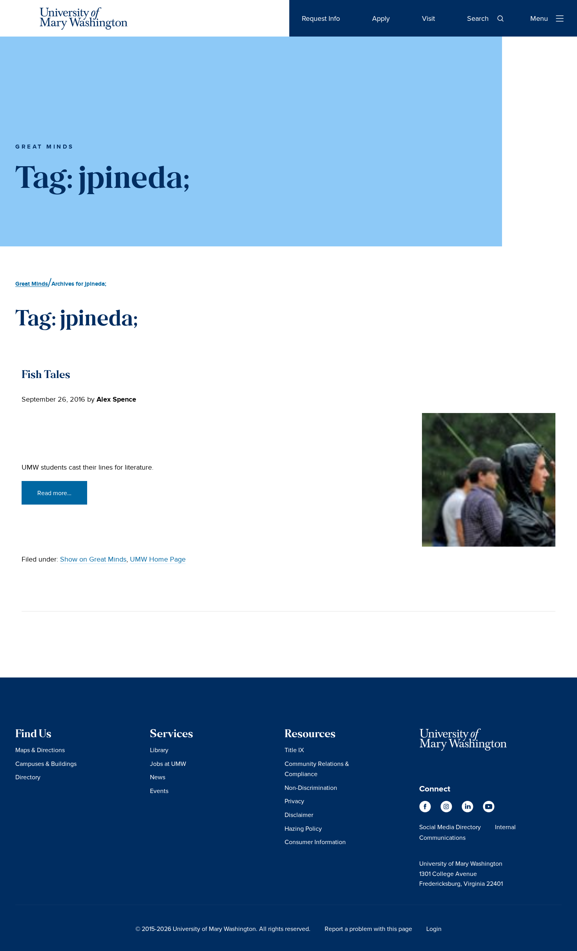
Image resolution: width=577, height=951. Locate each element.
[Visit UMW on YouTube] (489, 810)
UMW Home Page (158, 559)
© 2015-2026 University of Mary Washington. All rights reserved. (222, 928)
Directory (27, 777)
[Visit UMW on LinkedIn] (468, 810)
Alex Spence (116, 399)
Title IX (294, 749)
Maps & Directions (40, 749)
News (157, 777)
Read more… (54, 492)
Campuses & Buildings (46, 763)
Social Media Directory (450, 826)
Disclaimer (299, 814)
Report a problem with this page (368, 928)
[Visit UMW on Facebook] (426, 810)
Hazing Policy (303, 828)
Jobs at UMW (168, 763)
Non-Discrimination (311, 787)
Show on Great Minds (93, 559)
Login (434, 928)
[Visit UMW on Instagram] (447, 810)
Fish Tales (46, 375)
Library (159, 749)
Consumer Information (315, 841)
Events (159, 790)
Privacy (294, 801)
